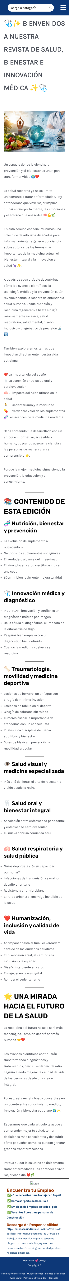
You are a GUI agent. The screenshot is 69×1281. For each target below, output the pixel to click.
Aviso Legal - (16, 1278)
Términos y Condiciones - (13, 1273)
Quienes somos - (36, 1273)
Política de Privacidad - (35, 1278)
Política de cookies (55, 1273)
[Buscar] (50, 8)
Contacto (53, 1278)
